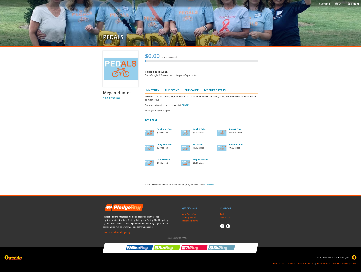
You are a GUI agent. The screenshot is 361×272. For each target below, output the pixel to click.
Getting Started (189, 217)
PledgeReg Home (190, 220)
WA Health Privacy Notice (344, 263)
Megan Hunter (200, 159)
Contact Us (225, 217)
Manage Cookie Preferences (301, 263)
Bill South (197, 144)
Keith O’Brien (199, 129)
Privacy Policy (323, 263)
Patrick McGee (164, 129)
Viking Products (111, 97)
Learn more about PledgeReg (116, 232)
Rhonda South (236, 144)
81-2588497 (209, 184)
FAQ (222, 214)
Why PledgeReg (189, 214)
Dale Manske (163, 159)
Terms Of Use (277, 263)
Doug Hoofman (164, 144)
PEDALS (113, 37)
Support (324, 4)
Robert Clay (235, 129)
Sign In (354, 4)
